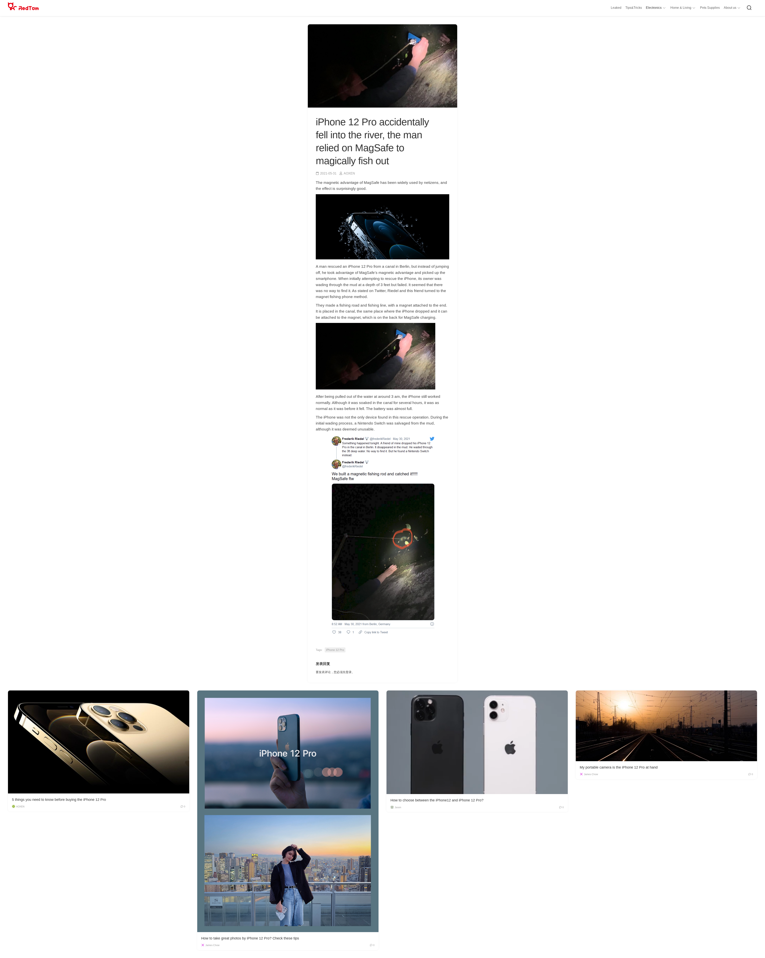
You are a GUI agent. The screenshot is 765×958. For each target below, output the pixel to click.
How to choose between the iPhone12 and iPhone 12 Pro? (437, 800)
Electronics (654, 7)
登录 (349, 672)
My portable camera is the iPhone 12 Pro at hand (619, 767)
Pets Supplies (710, 7)
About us (730, 7)
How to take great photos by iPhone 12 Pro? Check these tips (250, 938)
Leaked (616, 7)
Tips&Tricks (633, 7)
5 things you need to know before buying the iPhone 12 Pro (59, 800)
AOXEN (349, 173)
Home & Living (680, 7)
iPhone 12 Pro (335, 649)
